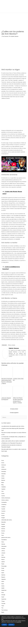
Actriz (2, 462)
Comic (2, 493)
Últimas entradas (11, 345)
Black (2, 482)
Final (2, 535)
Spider (2, 588)
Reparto (3, 577)
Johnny (3, 550)
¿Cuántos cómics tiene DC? (18, 379)
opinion (3, 561)
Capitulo (3, 489)
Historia (3, 544)
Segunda (3, 579)
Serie (2, 583)
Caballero (3, 486)
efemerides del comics (6, 519)
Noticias (3, 557)
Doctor (3, 513)
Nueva (2, 559)
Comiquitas (4, 502)
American (3, 464)
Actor (2, 460)
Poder (2, 568)
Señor (2, 581)
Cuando (3, 508)
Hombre (3, 548)
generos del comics (5, 537)
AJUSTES (19, 622)
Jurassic (3, 552)
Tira (2, 607)
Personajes (4, 566)
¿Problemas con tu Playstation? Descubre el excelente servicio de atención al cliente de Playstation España (11, 445)
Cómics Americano (5, 497)
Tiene (2, 605)
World (2, 612)
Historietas (3, 546)
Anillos (2, 467)
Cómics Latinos (5, 500)
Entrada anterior (14, 409)
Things (3, 601)
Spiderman (3, 590)
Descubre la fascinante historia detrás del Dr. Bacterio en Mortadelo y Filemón (6, 381)
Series (2, 585)
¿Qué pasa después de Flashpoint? (6, 398)
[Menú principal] (13, 11)
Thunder (3, 603)
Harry (2, 541)
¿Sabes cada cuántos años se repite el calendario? (13, 440)
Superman (3, 599)
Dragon (3, 517)
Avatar (2, 478)
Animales (3, 473)
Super (2, 596)
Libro (2, 555)
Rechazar (11, 624)
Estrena (3, 528)
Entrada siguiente (14, 412)
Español (3, 526)
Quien (2, 572)
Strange (3, 594)
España (3, 524)
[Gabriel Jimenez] (5, 353)
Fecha (2, 533)
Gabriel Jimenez (14, 348)
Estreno (3, 530)
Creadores (3, 504)
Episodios (3, 522)
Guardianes (4, 539)
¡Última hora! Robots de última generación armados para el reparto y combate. (18, 400)
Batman (3, 480)
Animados (3, 471)
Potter (2, 570)
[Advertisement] (14, 54)
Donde (2, 515)
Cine (2, 491)
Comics (3, 495)
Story (2, 592)
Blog (2, 484)
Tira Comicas (5, 36)
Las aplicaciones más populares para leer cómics (12, 426)
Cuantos (3, 511)
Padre (2, 563)
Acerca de (4, 345)
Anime (2, 476)
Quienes (3, 574)
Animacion (3, 469)
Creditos (3, 506)
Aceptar (4, 624)
